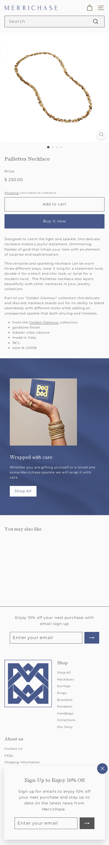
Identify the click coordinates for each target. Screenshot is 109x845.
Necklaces (65, 679)
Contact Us (13, 749)
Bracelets (64, 700)
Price (9, 171)
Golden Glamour (44, 322)
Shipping (11, 193)
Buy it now (54, 221)
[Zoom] (101, 134)
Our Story (65, 727)
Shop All (23, 491)
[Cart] (89, 8)
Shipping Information (22, 762)
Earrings (64, 686)
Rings (62, 693)
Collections (66, 720)
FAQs (8, 755)
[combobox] (54, 21)
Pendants (64, 706)
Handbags (65, 713)
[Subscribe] (87, 823)
